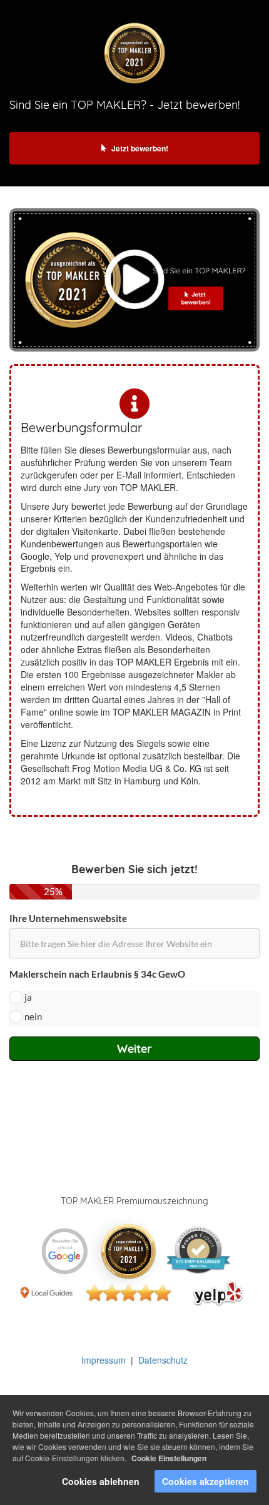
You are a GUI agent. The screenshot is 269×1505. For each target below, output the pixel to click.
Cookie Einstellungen (168, 1458)
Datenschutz (163, 1360)
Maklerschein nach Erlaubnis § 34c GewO (97, 974)
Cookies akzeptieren (205, 1481)
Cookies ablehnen (101, 1481)
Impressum (103, 1360)
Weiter (134, 1048)
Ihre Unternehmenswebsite (68, 918)
